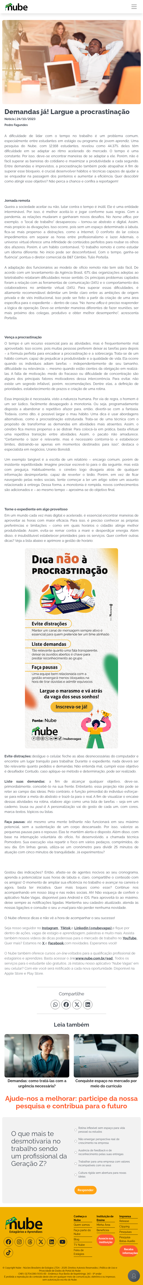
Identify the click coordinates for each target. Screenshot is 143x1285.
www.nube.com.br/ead (94, 958)
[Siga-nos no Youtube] (62, 1241)
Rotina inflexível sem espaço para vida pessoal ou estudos (101, 1129)
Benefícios (103, 1230)
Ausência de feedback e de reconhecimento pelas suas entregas (100, 1152)
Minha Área (103, 1224)
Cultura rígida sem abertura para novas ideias (102, 1174)
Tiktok (66, 928)
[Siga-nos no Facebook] (8, 1241)
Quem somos (82, 1224)
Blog (76, 1239)
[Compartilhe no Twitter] (77, 1004)
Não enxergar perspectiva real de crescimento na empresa (98, 1141)
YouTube (130, 938)
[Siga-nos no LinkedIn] (51, 1241)
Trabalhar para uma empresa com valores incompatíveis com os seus (104, 1163)
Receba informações (130, 1251)
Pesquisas (125, 1231)
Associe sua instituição (105, 1240)
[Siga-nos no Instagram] (19, 1241)
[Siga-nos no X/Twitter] (40, 1241)
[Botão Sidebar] (134, 6)
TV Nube (79, 1244)
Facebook (56, 943)
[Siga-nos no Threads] (30, 1241)
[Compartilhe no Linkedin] (87, 1004)
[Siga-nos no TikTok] (8, 1252)
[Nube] (16, 6)
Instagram (50, 928)
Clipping (124, 1226)
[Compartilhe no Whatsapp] (55, 1004)
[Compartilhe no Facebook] (66, 1004)
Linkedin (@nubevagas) (93, 928)
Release (124, 1221)
